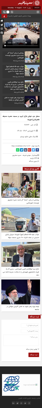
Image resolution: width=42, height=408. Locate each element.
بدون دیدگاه (33, 161)
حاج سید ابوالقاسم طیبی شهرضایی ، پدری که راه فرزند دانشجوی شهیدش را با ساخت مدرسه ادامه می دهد (21, 272)
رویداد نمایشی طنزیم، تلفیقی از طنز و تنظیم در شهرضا (17, 16)
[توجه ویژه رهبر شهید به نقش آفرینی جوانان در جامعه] (21, 101)
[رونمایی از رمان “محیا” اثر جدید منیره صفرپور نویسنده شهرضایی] (21, 57)
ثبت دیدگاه (33, 355)
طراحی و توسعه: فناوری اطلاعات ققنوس (29, 398)
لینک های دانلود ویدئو (28, 136)
